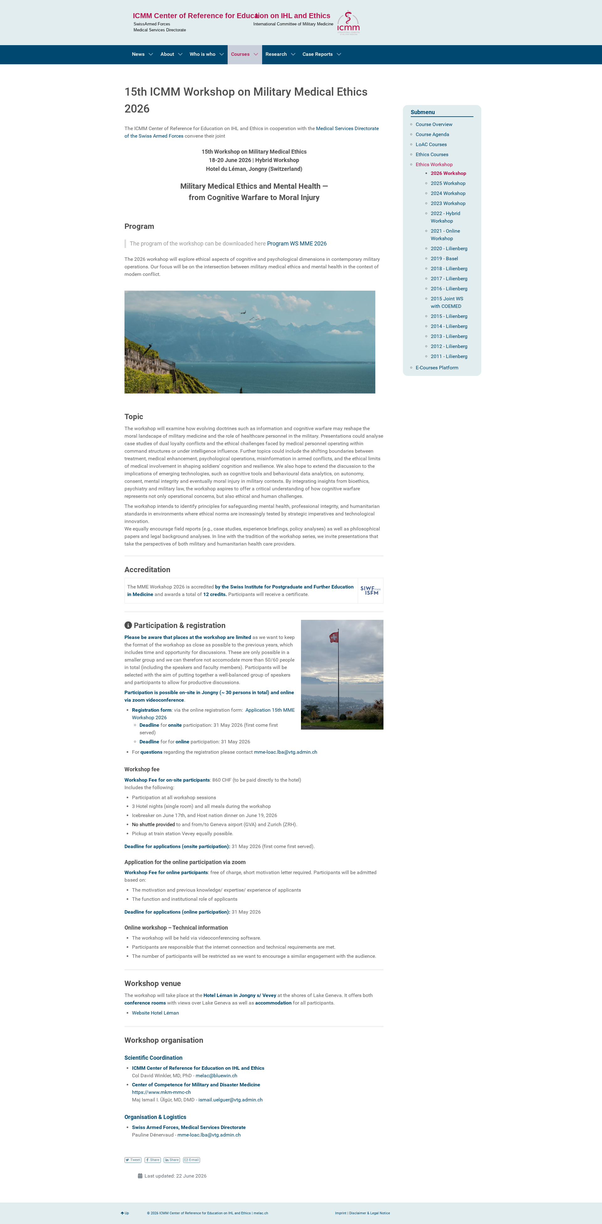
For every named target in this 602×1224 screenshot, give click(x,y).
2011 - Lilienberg (449, 356)
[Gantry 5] (249, 22)
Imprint (340, 1213)
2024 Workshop (448, 193)
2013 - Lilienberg (449, 336)
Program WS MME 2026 (297, 243)
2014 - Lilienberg (449, 326)
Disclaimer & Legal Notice (369, 1213)
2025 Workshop (448, 183)
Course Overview (434, 124)
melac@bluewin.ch (216, 1076)
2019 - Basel (444, 258)
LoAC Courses (431, 144)
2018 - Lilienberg (449, 269)
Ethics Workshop (434, 164)
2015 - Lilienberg (449, 316)
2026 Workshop (448, 173)
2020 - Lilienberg (449, 248)
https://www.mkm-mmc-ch (161, 1092)
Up (126, 1213)
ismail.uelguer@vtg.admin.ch (230, 1100)
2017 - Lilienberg (449, 279)
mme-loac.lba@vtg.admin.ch (285, 752)
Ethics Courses (432, 154)
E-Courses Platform (437, 368)
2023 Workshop (448, 203)
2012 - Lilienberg (449, 346)
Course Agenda (432, 134)
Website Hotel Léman (155, 1013)
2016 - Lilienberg (449, 289)
